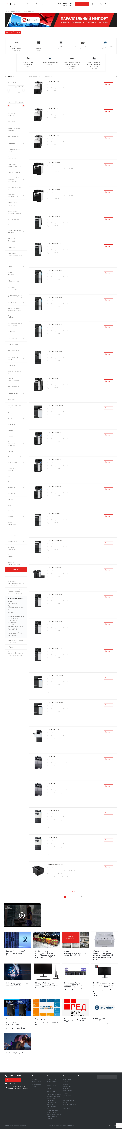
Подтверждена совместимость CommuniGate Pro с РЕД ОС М (46, 1022)
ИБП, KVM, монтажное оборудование (16, 47)
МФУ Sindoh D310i (53, 837)
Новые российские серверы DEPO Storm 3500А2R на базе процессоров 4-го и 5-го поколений (74, 987)
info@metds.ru (67, 5)
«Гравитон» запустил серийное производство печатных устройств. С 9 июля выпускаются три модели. (103, 955)
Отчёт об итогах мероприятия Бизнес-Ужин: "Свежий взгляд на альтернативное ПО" (45, 954)
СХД (61, 47)
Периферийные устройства (50, 62)
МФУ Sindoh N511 (52, 108)
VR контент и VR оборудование (28, 63)
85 (78, 897)
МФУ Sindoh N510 (53, 135)
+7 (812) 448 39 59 (63, 3)
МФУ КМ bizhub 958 (54, 378)
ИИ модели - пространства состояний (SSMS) (17, 984)
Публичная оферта (68, 1100)
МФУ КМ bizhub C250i (54, 324)
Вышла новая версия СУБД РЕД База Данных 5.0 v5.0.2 (75, 1020)
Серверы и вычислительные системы (38, 47)
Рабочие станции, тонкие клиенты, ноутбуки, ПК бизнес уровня (72, 64)
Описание (9, 32)
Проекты (65, 1084)
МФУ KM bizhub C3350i (55, 702)
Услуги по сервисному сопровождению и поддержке (54, 1116)
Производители (36, 1084)
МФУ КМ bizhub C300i (54, 297)
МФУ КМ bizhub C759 (54, 216)
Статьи (34, 1086)
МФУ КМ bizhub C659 (54, 243)
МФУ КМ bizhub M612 (54, 162)
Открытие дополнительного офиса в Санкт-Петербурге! (75, 953)
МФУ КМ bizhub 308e (54, 540)
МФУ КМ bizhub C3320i (55, 405)
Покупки (34, 1079)
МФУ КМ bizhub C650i (54, 594)
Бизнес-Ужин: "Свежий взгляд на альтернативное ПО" (17, 953)
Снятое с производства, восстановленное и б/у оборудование (94, 64)
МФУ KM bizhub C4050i (55, 675)
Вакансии (65, 1093)
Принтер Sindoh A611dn (55, 864)
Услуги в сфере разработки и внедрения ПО (51, 1100)
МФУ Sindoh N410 (53, 783)
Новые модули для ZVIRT (16, 1053)
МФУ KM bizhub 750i (54, 567)
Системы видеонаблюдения (83, 47)
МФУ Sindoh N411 (52, 756)
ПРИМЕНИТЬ (16, 569)
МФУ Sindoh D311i (53, 810)
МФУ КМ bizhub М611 (54, 189)
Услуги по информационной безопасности (52, 1110)
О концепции (67, 1079)
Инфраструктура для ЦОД (105, 47)
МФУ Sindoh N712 (53, 729)
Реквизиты (66, 1098)
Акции (80, 1076)
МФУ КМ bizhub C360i (54, 270)
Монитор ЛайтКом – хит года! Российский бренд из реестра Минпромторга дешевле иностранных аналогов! (46, 987)
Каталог (17, 32)
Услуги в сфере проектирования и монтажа (52, 1086)
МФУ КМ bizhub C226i (54, 351)
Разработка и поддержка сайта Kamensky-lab (61, 1125)
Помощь (35, 1076)
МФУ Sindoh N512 (53, 81)
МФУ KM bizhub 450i (54, 486)
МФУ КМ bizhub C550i (54, 621)
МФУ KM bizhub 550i (54, 459)
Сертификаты (67, 1095)
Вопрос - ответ (36, 1082)
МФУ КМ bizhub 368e (54, 513)
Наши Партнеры (68, 1090)
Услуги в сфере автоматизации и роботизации (52, 1081)
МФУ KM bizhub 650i (54, 432)
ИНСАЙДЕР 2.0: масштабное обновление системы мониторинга (103, 1021)
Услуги (49, 1076)
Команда (65, 1082)
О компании (67, 1076)
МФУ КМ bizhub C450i (54, 648)
